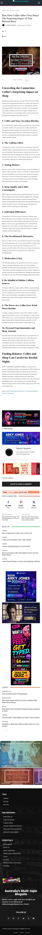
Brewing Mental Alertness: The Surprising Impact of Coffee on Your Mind (10, 518)
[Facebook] (8, 918)
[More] (25, 42)
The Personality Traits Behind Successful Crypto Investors (21, 717)
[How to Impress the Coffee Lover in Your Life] (21, 754)
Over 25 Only (10, 10)
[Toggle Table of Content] (25, 80)
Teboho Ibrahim (11, 25)
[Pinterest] (18, 918)
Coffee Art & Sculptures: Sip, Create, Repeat (16, 540)
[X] (28, 918)
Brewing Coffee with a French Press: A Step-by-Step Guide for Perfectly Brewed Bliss (30, 518)
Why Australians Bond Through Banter (14, 694)
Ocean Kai (4, 766)
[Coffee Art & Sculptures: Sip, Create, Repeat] (17, 776)
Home (4, 10)
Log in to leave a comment (21, 484)
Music (4, 706)
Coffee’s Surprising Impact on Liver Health (16, 546)
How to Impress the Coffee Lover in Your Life (17, 533)
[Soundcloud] (23, 918)
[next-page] (6, 565)
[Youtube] (33, 918)
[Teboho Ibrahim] (3, 25)
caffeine (13, 147)
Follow (21, 501)
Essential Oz (6, 691)
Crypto (4, 715)
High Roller (6, 698)
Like (8, 501)
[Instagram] (13, 918)
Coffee (17, 10)
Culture (5, 721)
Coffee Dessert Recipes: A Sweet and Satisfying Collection (21, 561)
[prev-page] (3, 565)
